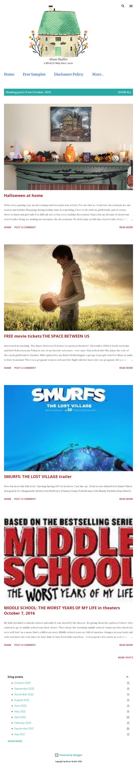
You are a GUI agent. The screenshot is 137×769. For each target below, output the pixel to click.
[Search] (123, 6)
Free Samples (34, 74)
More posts (125, 657)
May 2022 (20, 711)
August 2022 (21, 700)
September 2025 (24, 688)
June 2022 (20, 705)
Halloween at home (23, 195)
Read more (126, 227)
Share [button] (7, 227)
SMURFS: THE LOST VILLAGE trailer (38, 476)
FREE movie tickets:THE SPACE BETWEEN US (46, 336)
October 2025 (22, 683)
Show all (124, 92)
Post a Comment (25, 227)
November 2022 (23, 694)
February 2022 (22, 722)
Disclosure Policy (68, 74)
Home (9, 74)
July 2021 (19, 734)
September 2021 (24, 728)
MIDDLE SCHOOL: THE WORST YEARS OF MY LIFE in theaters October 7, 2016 (62, 610)
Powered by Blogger (70, 755)
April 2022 (20, 717)
